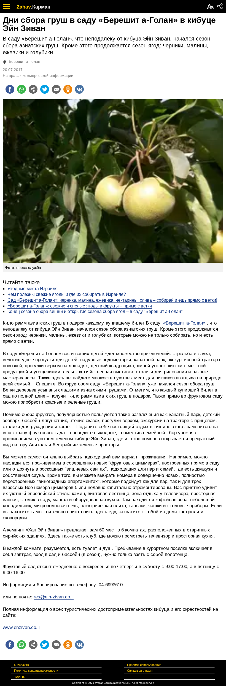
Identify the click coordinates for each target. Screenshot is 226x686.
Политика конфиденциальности (36, 670)
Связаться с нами (139, 670)
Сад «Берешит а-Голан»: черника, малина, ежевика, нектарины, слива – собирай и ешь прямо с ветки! (112, 300)
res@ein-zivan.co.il (54, 596)
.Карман (40, 7)
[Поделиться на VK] (79, 89)
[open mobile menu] (6, 6)
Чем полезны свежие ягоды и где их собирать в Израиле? (66, 294)
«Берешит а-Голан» (185, 323)
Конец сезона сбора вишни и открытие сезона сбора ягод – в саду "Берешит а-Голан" (95, 311)
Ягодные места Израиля (32, 288)
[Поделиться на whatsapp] (21, 89)
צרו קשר (19, 676)
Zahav (24, 7)
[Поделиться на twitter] (44, 89)
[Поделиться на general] (33, 89)
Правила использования (144, 664)
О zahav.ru (21, 664)
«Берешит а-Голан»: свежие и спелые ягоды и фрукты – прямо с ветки (79, 306)
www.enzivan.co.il (21, 627)
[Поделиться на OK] (67, 89)
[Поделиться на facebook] (10, 89)
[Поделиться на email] (56, 89)
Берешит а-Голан (24, 61)
